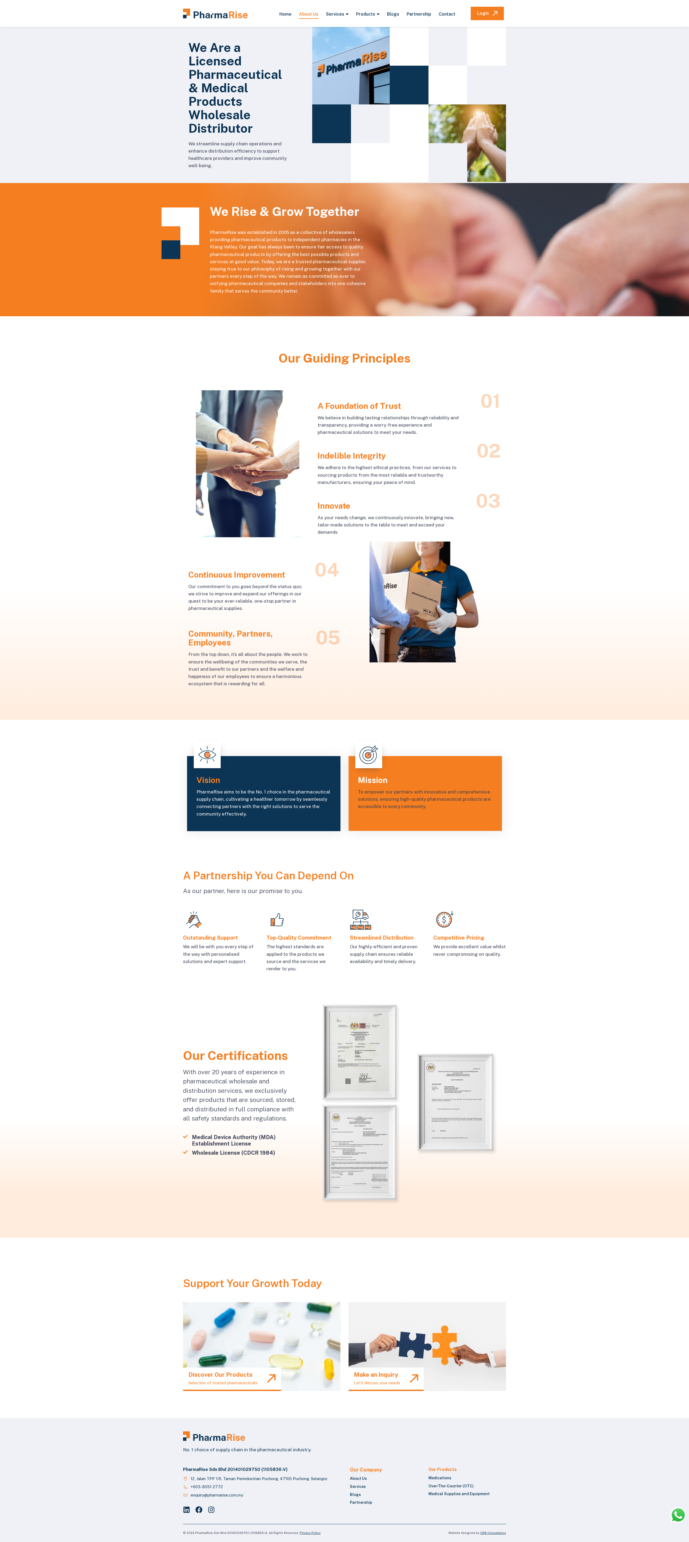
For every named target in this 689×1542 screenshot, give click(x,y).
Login (483, 13)
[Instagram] (211, 1509)
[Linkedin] (186, 1509)
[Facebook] (198, 1509)
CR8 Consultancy (493, 1532)
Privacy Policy (310, 1532)
